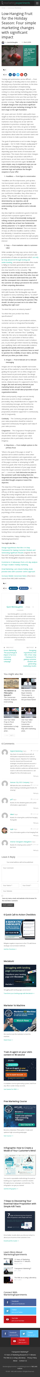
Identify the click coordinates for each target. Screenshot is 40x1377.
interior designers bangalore (21, 842)
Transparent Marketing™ (22, 1268)
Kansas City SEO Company (19, 782)
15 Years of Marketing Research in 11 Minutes (22, 1260)
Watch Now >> (8, 1040)
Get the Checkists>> (10, 949)
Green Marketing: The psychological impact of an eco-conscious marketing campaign (10, 656)
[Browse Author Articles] (20, 599)
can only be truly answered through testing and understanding (20, 259)
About (15, 1361)
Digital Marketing (16, 751)
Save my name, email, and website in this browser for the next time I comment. (19, 899)
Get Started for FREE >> (11, 1089)
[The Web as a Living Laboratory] (8, 1280)
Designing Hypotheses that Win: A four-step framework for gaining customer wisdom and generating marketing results (29, 658)
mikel (12, 814)
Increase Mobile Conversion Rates (14, 576)
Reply (36, 776)
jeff (11, 799)
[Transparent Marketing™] (8, 1271)
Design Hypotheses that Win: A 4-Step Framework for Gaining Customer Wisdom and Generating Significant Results (18, 550)
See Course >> (8, 1136)
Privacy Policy (32, 1358)
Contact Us (23, 1361)
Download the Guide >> (11, 1241)
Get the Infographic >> (11, 1189)
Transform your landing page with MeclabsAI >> (19, 993)
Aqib (11, 829)
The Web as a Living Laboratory (25, 1278)
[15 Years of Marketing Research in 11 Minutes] (8, 1262)
